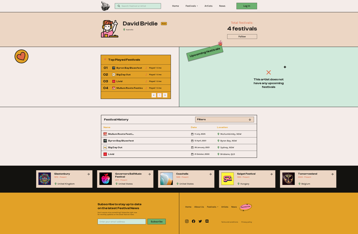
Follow (242, 36)
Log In (246, 5)
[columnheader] (118, 127)
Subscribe (156, 221)
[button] (175, 6)
